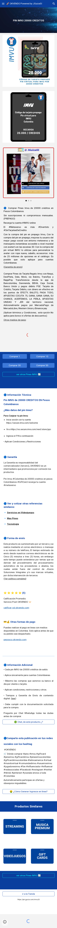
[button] (3, 3)
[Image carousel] (29, 174)
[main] (29, 20)
